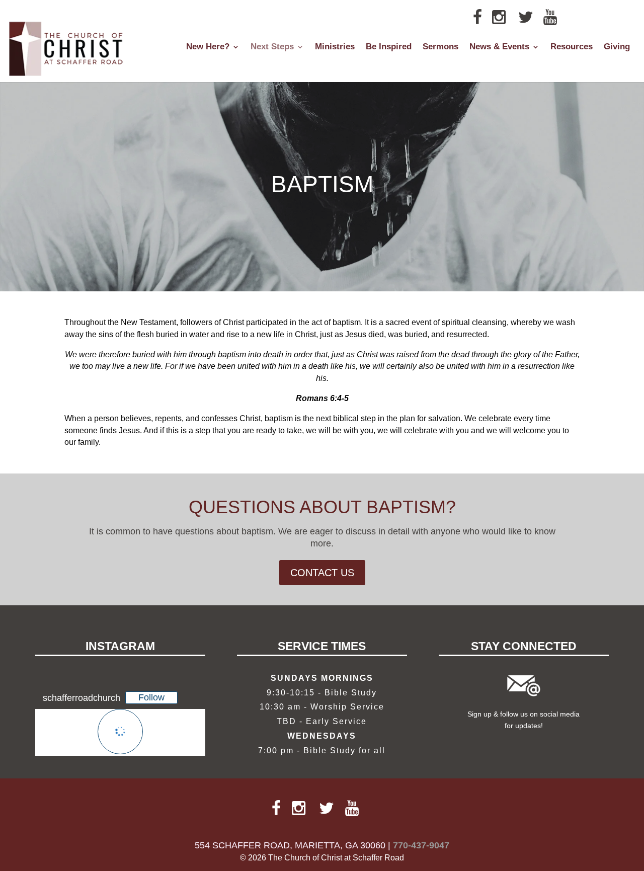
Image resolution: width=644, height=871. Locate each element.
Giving (617, 47)
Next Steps (272, 47)
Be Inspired (389, 47)
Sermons (440, 47)
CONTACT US (322, 572)
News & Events (499, 47)
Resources (571, 47)
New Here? (207, 47)
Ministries (335, 47)
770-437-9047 (421, 845)
